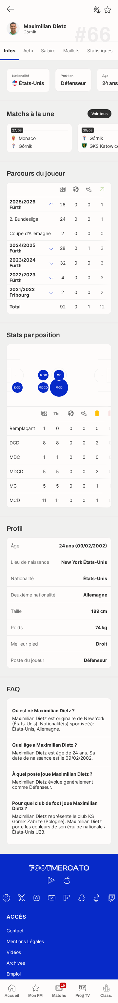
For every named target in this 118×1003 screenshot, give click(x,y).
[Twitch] (112, 898)
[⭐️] (107, 10)
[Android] (51, 880)
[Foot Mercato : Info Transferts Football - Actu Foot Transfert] (59, 868)
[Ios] (66, 880)
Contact (15, 930)
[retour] (10, 9)
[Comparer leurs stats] (97, 10)
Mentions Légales (25, 941)
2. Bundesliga (24, 219)
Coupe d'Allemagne (30, 233)
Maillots (71, 50)
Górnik (30, 31)
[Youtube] (51, 898)
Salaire (48, 50)
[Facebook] (6, 898)
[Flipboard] (66, 898)
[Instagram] (36, 898)
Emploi (14, 974)
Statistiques (99, 50)
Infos (9, 50)
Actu (28, 50)
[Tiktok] (97, 898)
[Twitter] (21, 898)
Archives (16, 963)
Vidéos (14, 952)
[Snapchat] (82, 898)
